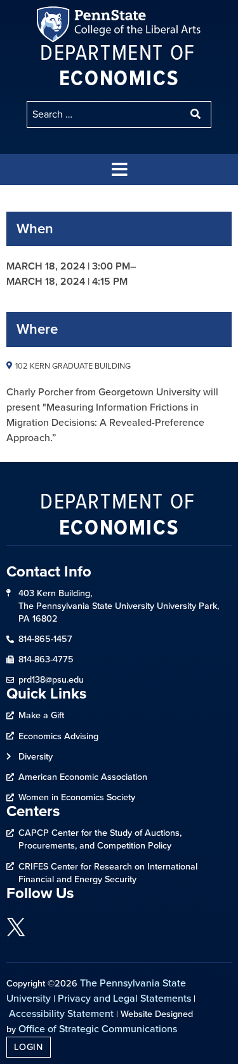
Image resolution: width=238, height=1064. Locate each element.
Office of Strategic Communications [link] (97, 1028)
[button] (119, 169)
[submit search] (197, 114)
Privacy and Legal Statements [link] (124, 998)
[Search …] (105, 114)
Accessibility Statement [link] (61, 1013)
